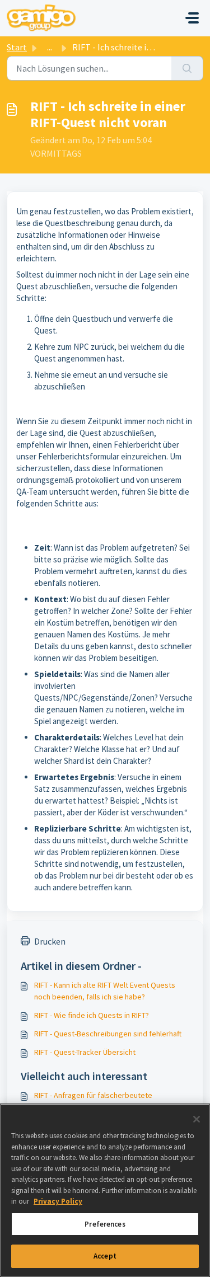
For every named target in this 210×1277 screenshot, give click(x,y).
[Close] (196, 1119)
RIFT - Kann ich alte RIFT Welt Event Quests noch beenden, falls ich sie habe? (104, 991)
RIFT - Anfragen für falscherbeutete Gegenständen (93, 1101)
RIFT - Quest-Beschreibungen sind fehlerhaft (107, 1034)
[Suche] (187, 68)
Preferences (105, 1224)
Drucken (50, 941)
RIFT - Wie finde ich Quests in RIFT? (91, 1015)
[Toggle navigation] (192, 18)
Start (17, 47)
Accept (105, 1256)
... (49, 47)
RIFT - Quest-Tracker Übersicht (85, 1052)
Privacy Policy (58, 1201)
